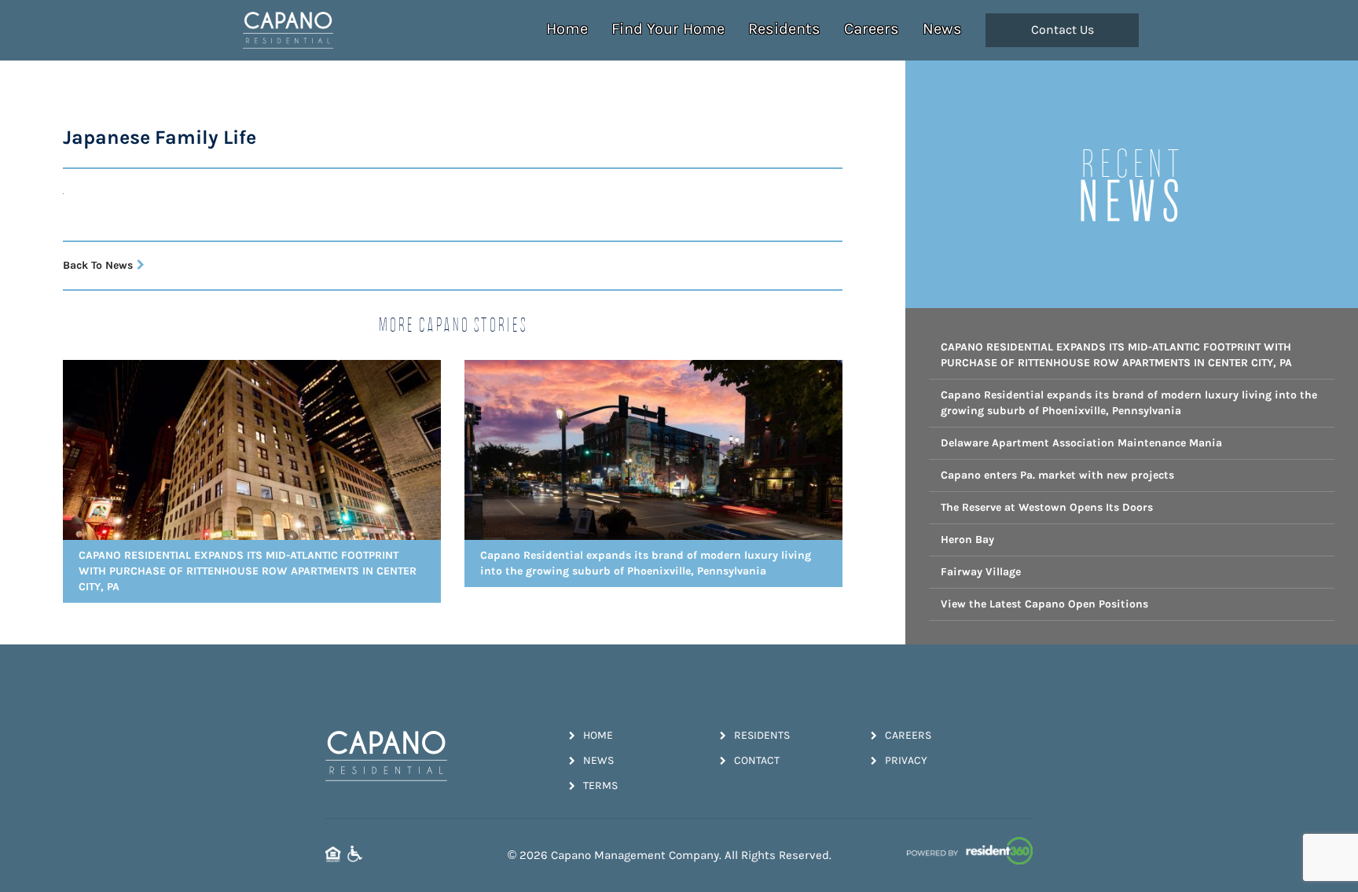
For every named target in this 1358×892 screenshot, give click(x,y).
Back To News (98, 265)
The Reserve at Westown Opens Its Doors (1047, 507)
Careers (871, 29)
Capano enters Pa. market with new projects (1057, 475)
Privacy (906, 760)
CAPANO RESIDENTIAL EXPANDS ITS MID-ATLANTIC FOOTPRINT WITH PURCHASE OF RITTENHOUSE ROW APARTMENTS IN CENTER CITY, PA (1116, 354)
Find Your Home (668, 29)
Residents (784, 29)
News (942, 29)
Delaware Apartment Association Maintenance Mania (1081, 443)
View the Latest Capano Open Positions (1044, 604)
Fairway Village (981, 571)
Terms (600, 785)
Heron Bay (967, 539)
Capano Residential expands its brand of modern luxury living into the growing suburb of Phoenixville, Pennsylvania (1129, 402)
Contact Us (1062, 30)
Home (567, 29)
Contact (757, 760)
